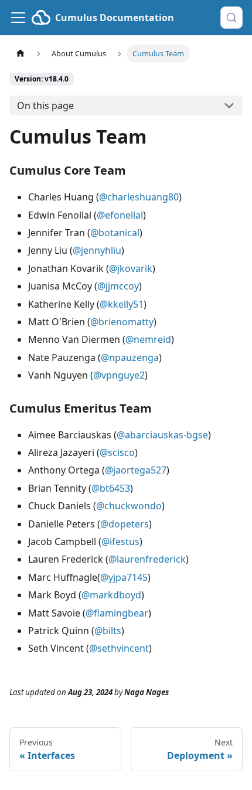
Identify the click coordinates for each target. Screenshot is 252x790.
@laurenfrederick (147, 559)
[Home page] (20, 54)
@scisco (117, 452)
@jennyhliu (97, 250)
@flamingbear (117, 613)
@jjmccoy (118, 286)
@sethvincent (119, 648)
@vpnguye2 (119, 375)
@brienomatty (122, 321)
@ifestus (120, 541)
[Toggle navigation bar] (18, 17)
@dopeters (124, 523)
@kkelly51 (122, 304)
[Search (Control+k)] (231, 17)
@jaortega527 (135, 470)
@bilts (107, 630)
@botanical (114, 232)
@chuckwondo (129, 505)
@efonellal (120, 215)
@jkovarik (130, 268)
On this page (45, 105)
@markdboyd (111, 594)
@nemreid (148, 339)
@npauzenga (130, 357)
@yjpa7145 (124, 577)
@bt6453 (110, 488)
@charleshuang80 (139, 196)
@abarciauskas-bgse (162, 434)
